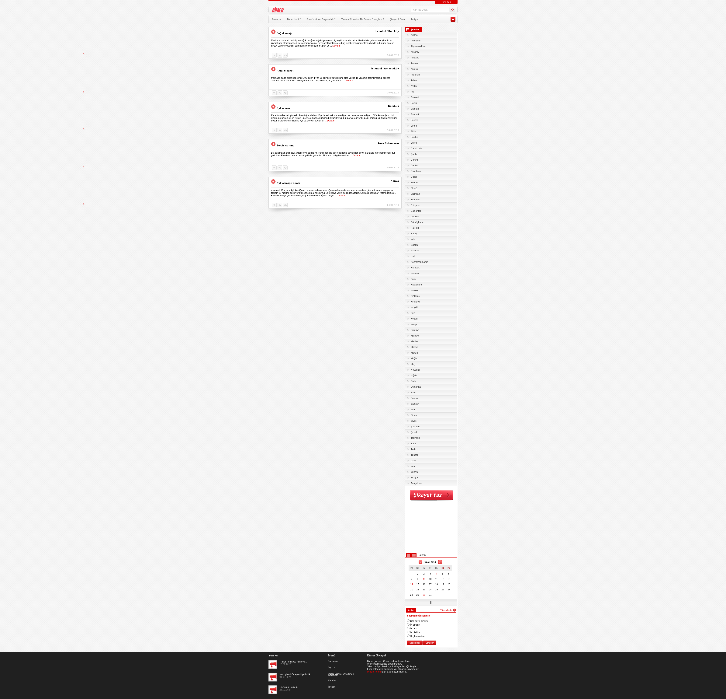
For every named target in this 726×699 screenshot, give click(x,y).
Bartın (414, 103)
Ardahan (415, 74)
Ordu (413, 381)
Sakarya (415, 398)
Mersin (414, 352)
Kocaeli (415, 318)
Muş (413, 364)
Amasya (415, 57)
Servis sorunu (286, 145)
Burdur (414, 137)
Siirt (413, 409)
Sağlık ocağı (284, 33)
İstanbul (415, 250)
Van (413, 466)
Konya (414, 324)
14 (411, 584)
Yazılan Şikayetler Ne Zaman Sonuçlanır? (362, 19)
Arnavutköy (391, 68)
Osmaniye (416, 387)
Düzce (414, 177)
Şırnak (414, 432)
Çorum (414, 160)
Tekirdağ (415, 438)
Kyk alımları (284, 108)
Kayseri (415, 290)
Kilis (413, 313)
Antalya (415, 69)
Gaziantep (416, 211)
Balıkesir (415, 97)
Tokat (413, 443)
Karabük (415, 267)
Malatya (415, 335)
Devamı (336, 45)
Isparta (414, 245)
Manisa (414, 341)
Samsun (415, 404)
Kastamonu (417, 284)
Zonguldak (416, 483)
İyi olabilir (415, 632)
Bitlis (413, 131)
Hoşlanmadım (417, 636)
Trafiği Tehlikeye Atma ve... (293, 661)
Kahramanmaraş (419, 262)
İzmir (413, 256)
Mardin (414, 347)
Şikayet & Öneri (398, 19)
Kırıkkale (415, 296)
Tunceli (414, 455)
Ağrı (413, 91)
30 (424, 595)
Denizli (414, 165)
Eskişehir (415, 205)
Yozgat (414, 477)
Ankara (414, 63)
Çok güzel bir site (419, 621)
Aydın (414, 86)
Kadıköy (393, 31)
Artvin (414, 80)
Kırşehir (415, 307)
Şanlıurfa (415, 426)
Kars (413, 279)
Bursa (414, 143)
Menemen (392, 143)
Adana (414, 35)
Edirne (414, 182)
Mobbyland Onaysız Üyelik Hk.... (296, 674)
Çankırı (414, 154)
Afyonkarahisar (418, 46)
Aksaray (415, 52)
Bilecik (414, 120)
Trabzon (415, 449)
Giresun (415, 216)
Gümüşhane (417, 222)
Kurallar (332, 680)
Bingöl (414, 125)
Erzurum (415, 199)
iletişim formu (374, 671)
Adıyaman (416, 40)
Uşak (413, 460)
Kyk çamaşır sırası (288, 182)
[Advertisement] (431, 526)
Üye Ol (331, 667)
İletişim (414, 19)
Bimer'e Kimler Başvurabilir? (321, 19)
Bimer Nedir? (294, 19)
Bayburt (415, 114)
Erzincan (415, 194)
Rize (413, 392)
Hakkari (415, 228)
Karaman (415, 273)
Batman (415, 108)
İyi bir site (415, 625)
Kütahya (415, 330)
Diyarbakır (416, 171)
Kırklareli (415, 301)
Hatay (414, 233)
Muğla (414, 358)
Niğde (414, 375)
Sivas (414, 421)
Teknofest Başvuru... (289, 687)
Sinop (414, 415)
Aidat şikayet (285, 70)
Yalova (414, 472)
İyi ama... (414, 628)
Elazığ (414, 188)
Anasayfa (277, 19)
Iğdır (413, 239)
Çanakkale (416, 148)
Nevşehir (415, 370)
